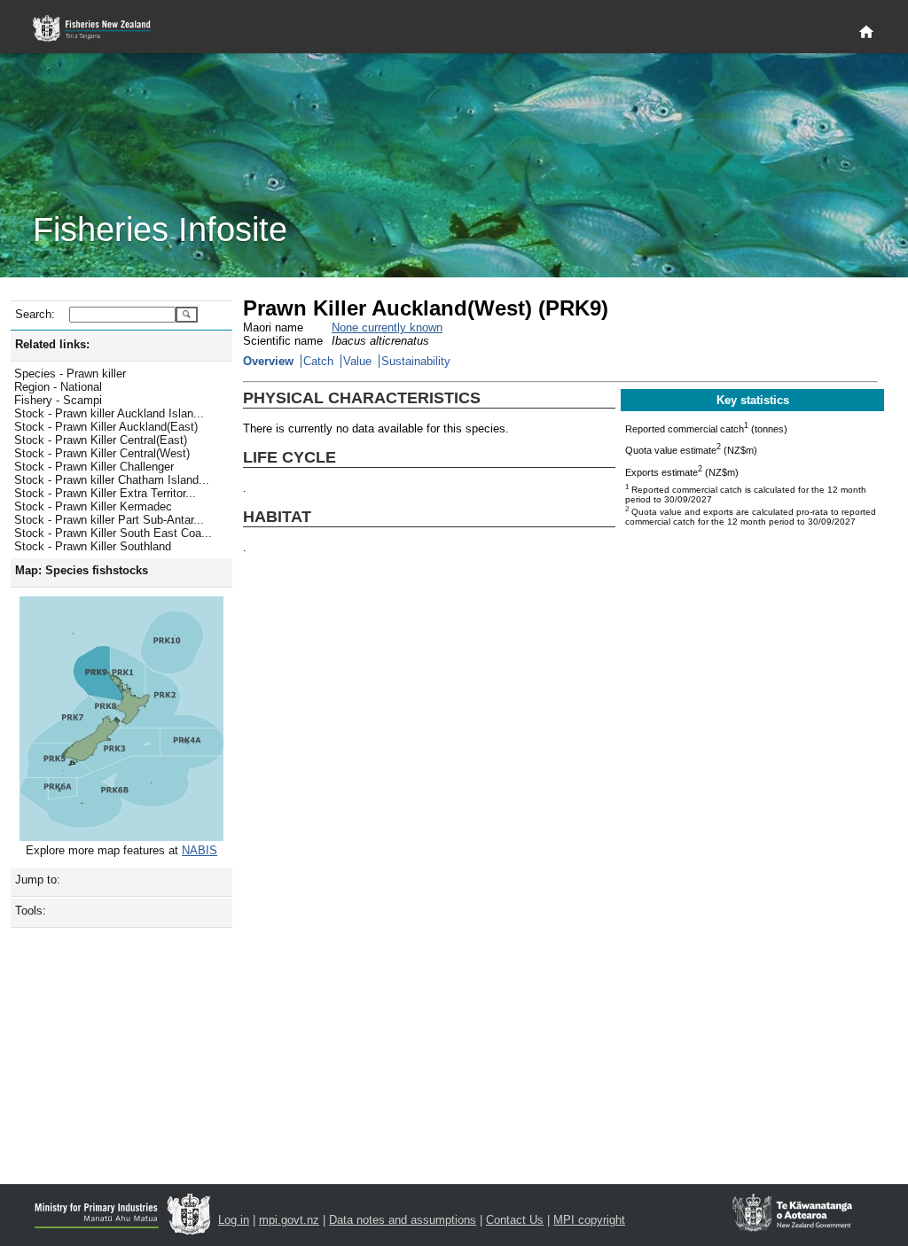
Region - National (58, 386)
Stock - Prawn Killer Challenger (94, 466)
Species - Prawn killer (70, 373)
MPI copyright (589, 1220)
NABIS (199, 850)
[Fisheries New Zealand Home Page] (101, 28)
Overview (268, 361)
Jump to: (37, 879)
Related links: (52, 344)
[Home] (866, 33)
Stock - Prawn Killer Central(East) (100, 440)
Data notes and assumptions (402, 1220)
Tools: (30, 910)
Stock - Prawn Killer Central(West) (102, 453)
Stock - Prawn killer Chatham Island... (111, 480)
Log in (233, 1220)
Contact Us (515, 1220)
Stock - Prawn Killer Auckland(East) (106, 426)
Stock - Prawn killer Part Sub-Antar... (109, 519)
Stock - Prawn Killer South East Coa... (113, 533)
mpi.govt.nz (289, 1220)
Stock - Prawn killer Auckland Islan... (109, 413)
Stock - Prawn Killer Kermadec (93, 506)
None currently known (387, 327)
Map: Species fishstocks (81, 570)
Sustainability (415, 361)
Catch (318, 361)
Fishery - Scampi (58, 400)
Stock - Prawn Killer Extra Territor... (105, 493)
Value (357, 361)
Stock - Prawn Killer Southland (92, 546)
